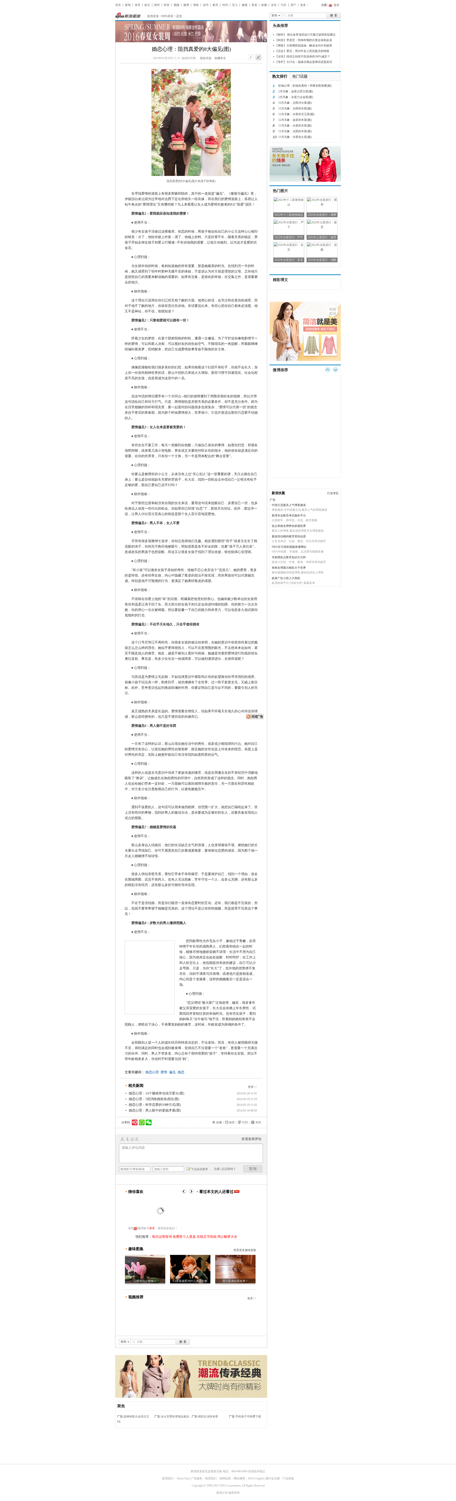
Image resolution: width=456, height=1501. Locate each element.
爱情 (164, 1072)
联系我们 (211, 1478)
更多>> (252, 1086)
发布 (253, 1169)
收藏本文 (220, 58)
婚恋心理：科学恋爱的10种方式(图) (155, 1105)
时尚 (225, 5)
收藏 (264, 5)
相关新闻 (135, 1086)
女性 (274, 5)
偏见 (172, 1072)
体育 (137, 5)
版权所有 (234, 1492)
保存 (232, 1122)
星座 (254, 5)
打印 (245, 1122)
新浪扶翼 (278, 493)
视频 (176, 5)
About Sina (182, 1478)
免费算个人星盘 (184, 1236)
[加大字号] (258, 57)
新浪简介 (168, 1478)
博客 (196, 5)
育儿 (235, 5)
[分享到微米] (135, 1122)
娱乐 (147, 5)
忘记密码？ (229, 1169)
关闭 (258, 1122)
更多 (303, 5)
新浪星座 (153, 16)
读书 (206, 5)
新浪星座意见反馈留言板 (206, 1471)
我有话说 (205, 58)
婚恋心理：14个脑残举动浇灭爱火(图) (156, 1093)
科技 (167, 5)
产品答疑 (288, 1478)
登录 (152, 1228)
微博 (186, 5)
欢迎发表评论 (251, 1139)
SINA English (256, 1478)
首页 (118, 5)
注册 (324, 5)
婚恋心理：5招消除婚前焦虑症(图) (154, 1099)
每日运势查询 (162, 1236)
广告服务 (196, 1478)
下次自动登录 (199, 1169)
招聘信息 (225, 1478)
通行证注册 (273, 1478)
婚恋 (181, 1072)
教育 (215, 5)
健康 (244, 5)
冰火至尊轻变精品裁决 (175, 1416)
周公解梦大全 (227, 1236)
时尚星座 (167, 16)
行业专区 (333, 493)
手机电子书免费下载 (248, 1416)
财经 (157, 5)
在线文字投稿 (207, 1236)
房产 (293, 5)
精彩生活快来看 (208, 1416)
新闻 (128, 5)
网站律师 (239, 1478)
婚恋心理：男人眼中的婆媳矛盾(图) (155, 1110)
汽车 (283, 5)
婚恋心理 (152, 1072)
